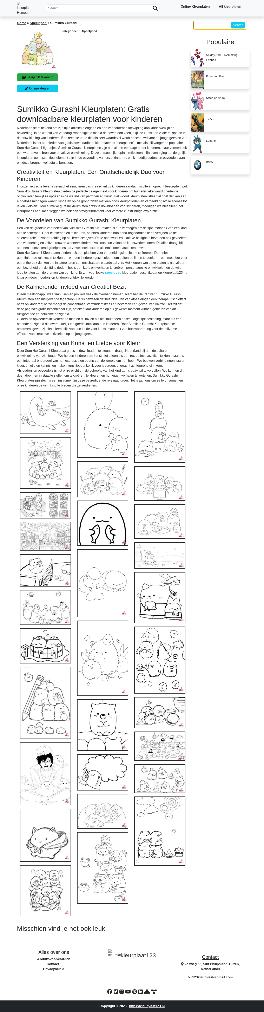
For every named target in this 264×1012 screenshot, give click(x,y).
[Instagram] (122, 991)
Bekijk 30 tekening (39, 77)
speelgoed (113, 272)
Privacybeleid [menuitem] (53, 969)
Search (238, 25)
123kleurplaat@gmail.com (212, 977)
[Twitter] (116, 991)
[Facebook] (110, 991)
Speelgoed (38, 23)
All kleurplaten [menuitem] (230, 6)
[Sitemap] (147, 991)
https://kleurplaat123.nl (147, 1006)
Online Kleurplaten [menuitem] (195, 6)
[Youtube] (128, 991)
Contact (210, 957)
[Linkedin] (141, 991)
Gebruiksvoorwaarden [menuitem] (52, 959)
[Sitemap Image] (154, 991)
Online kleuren (39, 88)
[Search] (155, 8)
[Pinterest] (135, 991)
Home (21, 23)
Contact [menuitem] (53, 964)
